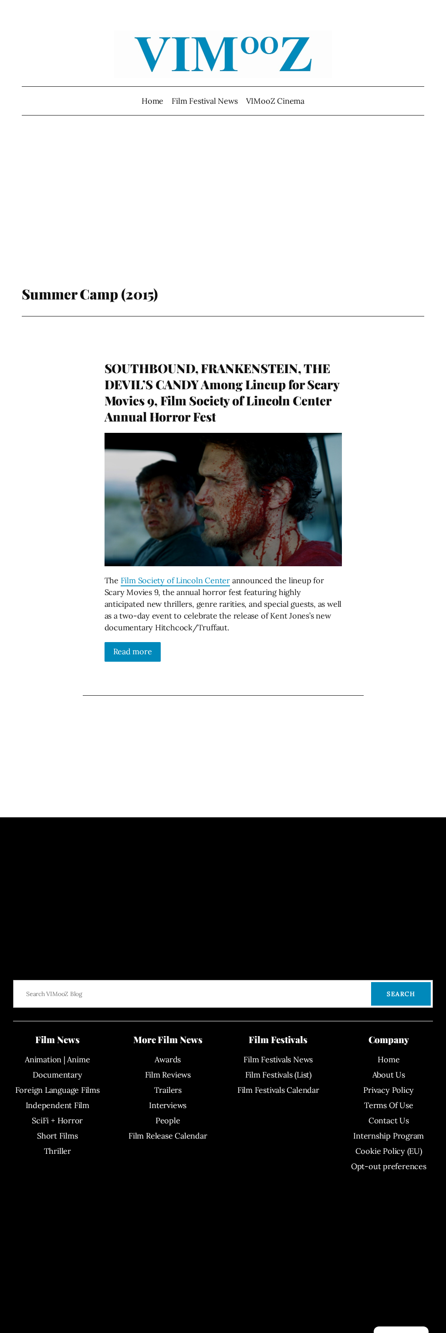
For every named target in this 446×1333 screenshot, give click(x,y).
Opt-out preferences (388, 1166)
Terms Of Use (388, 1105)
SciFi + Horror (57, 1120)
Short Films (57, 1136)
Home (152, 101)
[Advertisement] (223, 216)
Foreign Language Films (57, 1090)
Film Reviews (168, 1075)
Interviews (167, 1105)
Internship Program (388, 1136)
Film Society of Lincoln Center (175, 580)
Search (401, 994)
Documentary (57, 1075)
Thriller (57, 1151)
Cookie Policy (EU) (388, 1151)
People (167, 1120)
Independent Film (57, 1105)
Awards (168, 1059)
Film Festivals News (278, 1059)
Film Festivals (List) (278, 1075)
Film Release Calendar (167, 1136)
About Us (388, 1075)
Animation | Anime (57, 1059)
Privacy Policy (388, 1090)
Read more (132, 651)
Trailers (168, 1090)
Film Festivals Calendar (278, 1090)
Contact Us (388, 1120)
